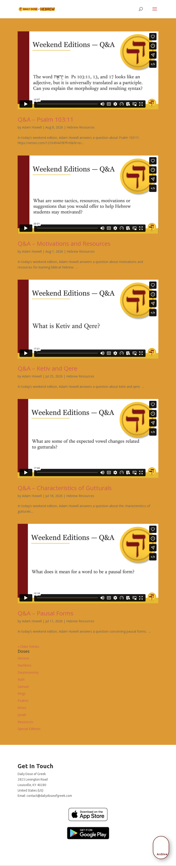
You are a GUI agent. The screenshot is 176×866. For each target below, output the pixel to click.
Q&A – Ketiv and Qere (47, 368)
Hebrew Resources (81, 127)
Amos (22, 707)
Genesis (23, 658)
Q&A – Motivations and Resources (64, 243)
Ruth (21, 679)
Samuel (23, 686)
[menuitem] (162, 846)
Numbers (24, 665)
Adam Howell (32, 127)
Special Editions (29, 729)
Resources (25, 722)
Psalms (23, 700)
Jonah (22, 715)
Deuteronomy (28, 672)
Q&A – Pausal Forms (45, 613)
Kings (22, 693)
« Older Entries (28, 646)
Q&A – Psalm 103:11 (46, 119)
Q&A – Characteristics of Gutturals (65, 488)
